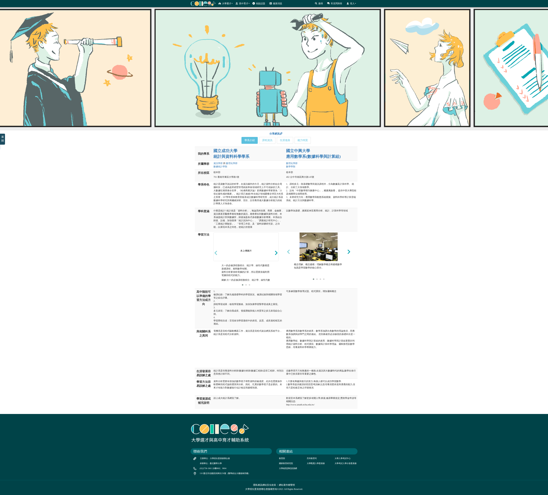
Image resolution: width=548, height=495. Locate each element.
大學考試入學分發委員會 (346, 463)
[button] (242, 284)
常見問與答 (336, 3)
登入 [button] (352, 3)
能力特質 (303, 140)
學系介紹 (249, 140)
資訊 (218, 163)
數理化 (231, 163)
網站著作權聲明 (287, 485)
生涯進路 (285, 140)
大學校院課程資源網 (288, 468)
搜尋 (320, 3)
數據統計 (220, 166)
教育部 (282, 458)
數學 (290, 166)
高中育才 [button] (243, 3)
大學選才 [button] (226, 3)
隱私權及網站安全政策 (264, 485)
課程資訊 (267, 140)
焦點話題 (260, 3)
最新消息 (277, 3)
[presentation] (215, 253)
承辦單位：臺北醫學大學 (211, 463)
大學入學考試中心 (343, 458)
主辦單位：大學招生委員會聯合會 (215, 458)
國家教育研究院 (286, 463)
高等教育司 (312, 458)
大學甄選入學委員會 (316, 463)
